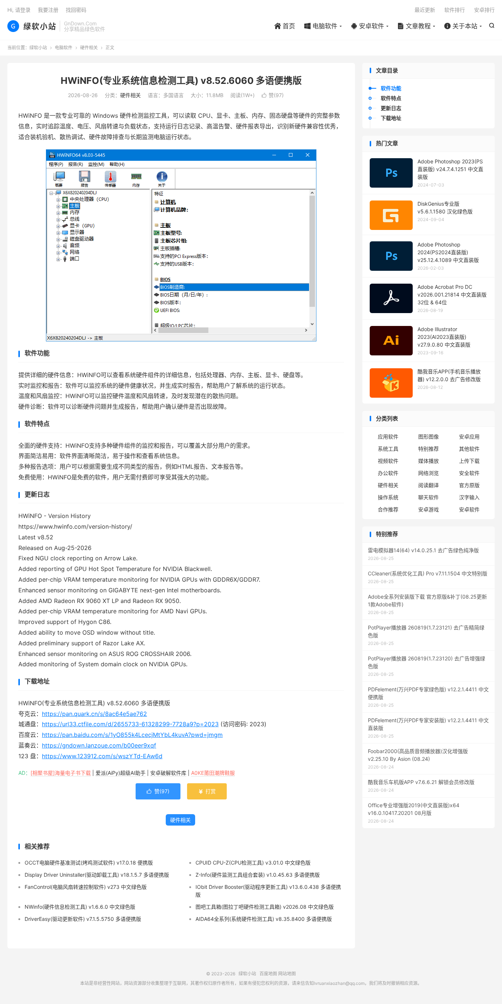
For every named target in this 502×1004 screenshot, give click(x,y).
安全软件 (469, 473)
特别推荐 (428, 449)
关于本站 (460, 26)
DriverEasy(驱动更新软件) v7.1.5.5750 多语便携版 (83, 919)
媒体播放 (428, 461)
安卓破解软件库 (168, 773)
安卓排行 (484, 10)
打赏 (207, 791)
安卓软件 (367, 26)
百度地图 (268, 973)
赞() (273, 95)
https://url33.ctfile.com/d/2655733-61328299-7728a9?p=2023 (130, 724)
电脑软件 (320, 26)
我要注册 (48, 10)
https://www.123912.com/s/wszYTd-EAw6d (102, 756)
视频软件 (388, 461)
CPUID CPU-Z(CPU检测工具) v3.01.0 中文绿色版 (253, 862)
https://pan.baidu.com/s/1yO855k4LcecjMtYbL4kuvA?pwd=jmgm (132, 734)
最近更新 (425, 10)
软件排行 (454, 10)
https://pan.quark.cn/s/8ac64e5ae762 (94, 713)
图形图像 (428, 436)
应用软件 (388, 436)
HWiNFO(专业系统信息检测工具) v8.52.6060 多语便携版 (181, 80)
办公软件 (388, 473)
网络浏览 (428, 473)
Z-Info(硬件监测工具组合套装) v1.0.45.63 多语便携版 (258, 875)
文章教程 (414, 26)
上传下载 (469, 461)
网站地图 (287, 973)
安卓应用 (469, 436)
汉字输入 (469, 497)
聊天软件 (428, 497)
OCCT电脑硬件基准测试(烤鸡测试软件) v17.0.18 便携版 (89, 862)
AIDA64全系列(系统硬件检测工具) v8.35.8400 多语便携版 (264, 919)
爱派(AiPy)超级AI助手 (121, 773)
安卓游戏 (428, 509)
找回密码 (76, 10)
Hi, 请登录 (19, 10)
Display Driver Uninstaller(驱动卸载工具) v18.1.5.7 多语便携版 (97, 875)
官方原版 (469, 485)
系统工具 (388, 449)
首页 (285, 26)
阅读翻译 (428, 485)
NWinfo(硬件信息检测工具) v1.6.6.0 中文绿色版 (80, 907)
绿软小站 (31, 26)
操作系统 (388, 497)
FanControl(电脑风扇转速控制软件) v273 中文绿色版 (86, 887)
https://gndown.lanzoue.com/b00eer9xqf (99, 745)
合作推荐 (388, 509)
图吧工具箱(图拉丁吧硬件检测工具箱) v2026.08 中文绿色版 (265, 907)
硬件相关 (89, 47)
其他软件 (469, 449)
